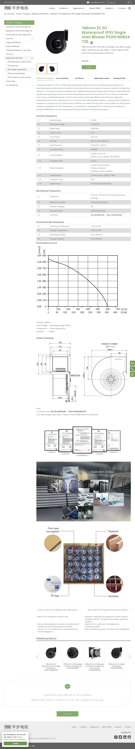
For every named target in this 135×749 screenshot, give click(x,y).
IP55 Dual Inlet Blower (16, 73)
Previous (37, 657)
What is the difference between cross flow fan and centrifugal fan (107, 629)
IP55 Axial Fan (12, 65)
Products (83, 727)
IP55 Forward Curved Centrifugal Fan (20, 77)
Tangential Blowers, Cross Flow (18, 50)
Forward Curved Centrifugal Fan (18, 27)
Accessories (10, 81)
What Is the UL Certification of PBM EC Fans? (52, 617)
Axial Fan (112, 2)
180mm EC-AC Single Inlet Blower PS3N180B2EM (116, 666)
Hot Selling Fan (12, 85)
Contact (128, 727)
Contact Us (67, 714)
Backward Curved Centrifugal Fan (19, 31)
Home (74, 727)
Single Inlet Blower (13, 42)
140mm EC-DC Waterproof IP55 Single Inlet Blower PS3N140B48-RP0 (51, 667)
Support (118, 727)
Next (130, 657)
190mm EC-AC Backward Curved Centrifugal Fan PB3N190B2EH (72, 666)
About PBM (106, 727)
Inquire (89, 67)
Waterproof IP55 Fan (14, 58)
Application (94, 727)
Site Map (32, 746)
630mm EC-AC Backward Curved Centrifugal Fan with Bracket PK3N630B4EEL (94, 667)
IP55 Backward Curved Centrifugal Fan (20, 62)
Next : (109, 610)
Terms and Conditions (17, 739)
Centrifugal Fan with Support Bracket (20, 34)
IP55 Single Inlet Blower (16, 69)
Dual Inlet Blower (13, 46)
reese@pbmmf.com (97, 2)
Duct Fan (9, 54)
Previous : (59, 610)
